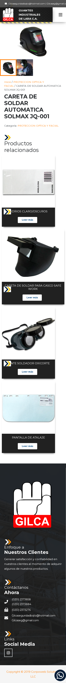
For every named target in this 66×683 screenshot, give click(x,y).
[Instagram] (8, 653)
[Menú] (60, 14)
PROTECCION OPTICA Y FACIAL (38, 125)
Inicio (7, 81)
